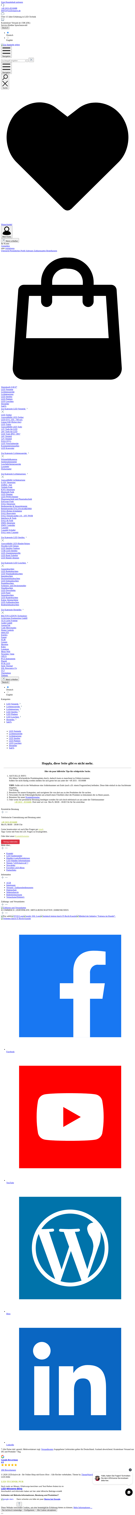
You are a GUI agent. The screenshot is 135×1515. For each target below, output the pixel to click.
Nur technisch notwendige (12, 1510)
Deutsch (9, 35)
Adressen (30, 251)
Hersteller (13, 745)
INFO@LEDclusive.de (11, 11)
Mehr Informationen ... (82, 1507)
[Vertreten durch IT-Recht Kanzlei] (16, 918)
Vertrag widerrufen (10, 842)
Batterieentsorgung (14, 895)
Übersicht (5, 251)
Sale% (11, 748)
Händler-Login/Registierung (18, 858)
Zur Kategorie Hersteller (11, 610)
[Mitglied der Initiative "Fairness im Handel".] (96, 916)
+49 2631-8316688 (9, 8)
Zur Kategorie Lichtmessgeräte (14, 453)
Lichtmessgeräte (15, 733)
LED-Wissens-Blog (11, 1488)
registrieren (10, 248)
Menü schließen (11, 241)
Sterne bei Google (52, 1499)
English (9, 40)
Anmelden (5, 246)
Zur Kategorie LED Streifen (13, 537)
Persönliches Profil (18, 251)
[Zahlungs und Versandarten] (13, 908)
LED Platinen (14, 741)
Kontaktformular (22, 836)
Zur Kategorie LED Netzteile (13, 409)
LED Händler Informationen (18, 860)
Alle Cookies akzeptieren (46, 1510)
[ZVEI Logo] (18, 916)
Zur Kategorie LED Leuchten (13, 563)
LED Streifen (14, 738)
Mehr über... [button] (6, 845)
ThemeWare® (87, 1474)
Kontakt (9, 853)
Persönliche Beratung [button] (10, 809)
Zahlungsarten (40, 251)
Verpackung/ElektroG (15, 897)
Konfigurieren (29, 1510)
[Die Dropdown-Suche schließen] (31, 60)
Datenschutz (11, 890)
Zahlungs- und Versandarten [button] (13, 901)
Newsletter (10, 865)
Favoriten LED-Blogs (15, 868)
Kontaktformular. (33, 797)
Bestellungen (51, 251)
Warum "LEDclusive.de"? (17, 863)
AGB (8, 883)
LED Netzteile (15, 731)
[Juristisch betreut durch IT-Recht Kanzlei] (58, 916)
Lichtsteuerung (15, 736)
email (41, 829)
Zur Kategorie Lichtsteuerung (13, 474)
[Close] (2, 1513)
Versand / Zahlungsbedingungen (19, 887)
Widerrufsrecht (12, 892)
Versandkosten (47, 1449)
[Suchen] (27, 60)
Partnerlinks (11, 870)
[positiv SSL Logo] (32, 916)
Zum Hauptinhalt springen (12, 2)
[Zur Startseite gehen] (10, 45)
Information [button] (6, 874)
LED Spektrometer (14, 856)
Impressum (10, 885)
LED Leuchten (15, 743)
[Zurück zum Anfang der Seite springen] (19, 1504)
